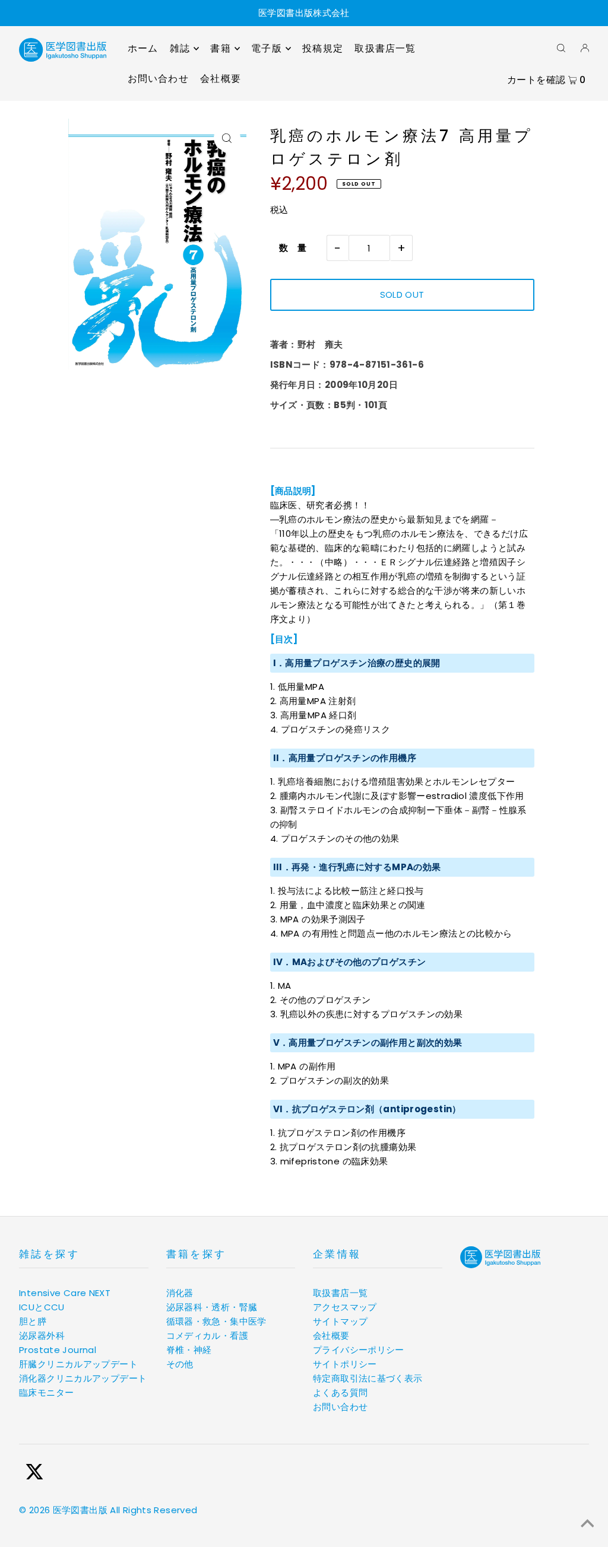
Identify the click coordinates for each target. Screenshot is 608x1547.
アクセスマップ (345, 1307)
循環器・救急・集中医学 (216, 1321)
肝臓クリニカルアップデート (78, 1364)
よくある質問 (340, 1392)
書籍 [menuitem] (220, 48)
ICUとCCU (42, 1307)
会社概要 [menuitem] (220, 78)
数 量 (288, 247)
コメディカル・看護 (207, 1335)
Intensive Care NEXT (64, 1293)
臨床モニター (46, 1392)
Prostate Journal (57, 1350)
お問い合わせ (340, 1406)
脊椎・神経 (189, 1350)
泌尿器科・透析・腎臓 (212, 1307)
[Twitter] (34, 1473)
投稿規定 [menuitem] (322, 48)
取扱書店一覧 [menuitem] (385, 48)
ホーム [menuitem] (143, 48)
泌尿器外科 (42, 1335)
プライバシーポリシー (358, 1350)
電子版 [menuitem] (266, 48)
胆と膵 (32, 1321)
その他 (180, 1364)
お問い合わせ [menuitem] (158, 78)
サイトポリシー (345, 1364)
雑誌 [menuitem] (180, 48)
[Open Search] (561, 47)
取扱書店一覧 (340, 1293)
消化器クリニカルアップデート (83, 1378)
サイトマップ (340, 1321)
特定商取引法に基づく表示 (368, 1378)
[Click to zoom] (227, 138)
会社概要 (331, 1335)
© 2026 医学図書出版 (63, 1510)
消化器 (180, 1293)
